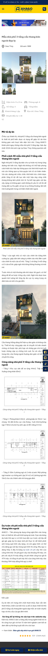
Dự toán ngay (13, 650)
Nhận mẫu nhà (36, 650)
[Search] (44, 9)
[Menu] (3, 9)
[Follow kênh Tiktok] (45, 363)
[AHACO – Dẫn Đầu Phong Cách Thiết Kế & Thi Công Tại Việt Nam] (24, 9)
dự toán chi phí (29, 550)
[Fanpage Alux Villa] (45, 352)
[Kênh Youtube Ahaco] (45, 357)
